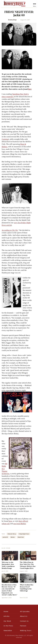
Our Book (7, 621)
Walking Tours (25, 630)
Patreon (23, 626)
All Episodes (25, 611)
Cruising (5, 139)
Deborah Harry (12, 534)
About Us (23, 616)
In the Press (8, 626)
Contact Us (24, 621)
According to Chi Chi (10, 230)
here (30, 89)
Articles (7, 616)
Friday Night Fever (24, 534)
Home (6, 611)
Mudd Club (21, 537)
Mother (13, 537)
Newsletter (8, 630)
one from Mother (19, 524)
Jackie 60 (5, 537)
